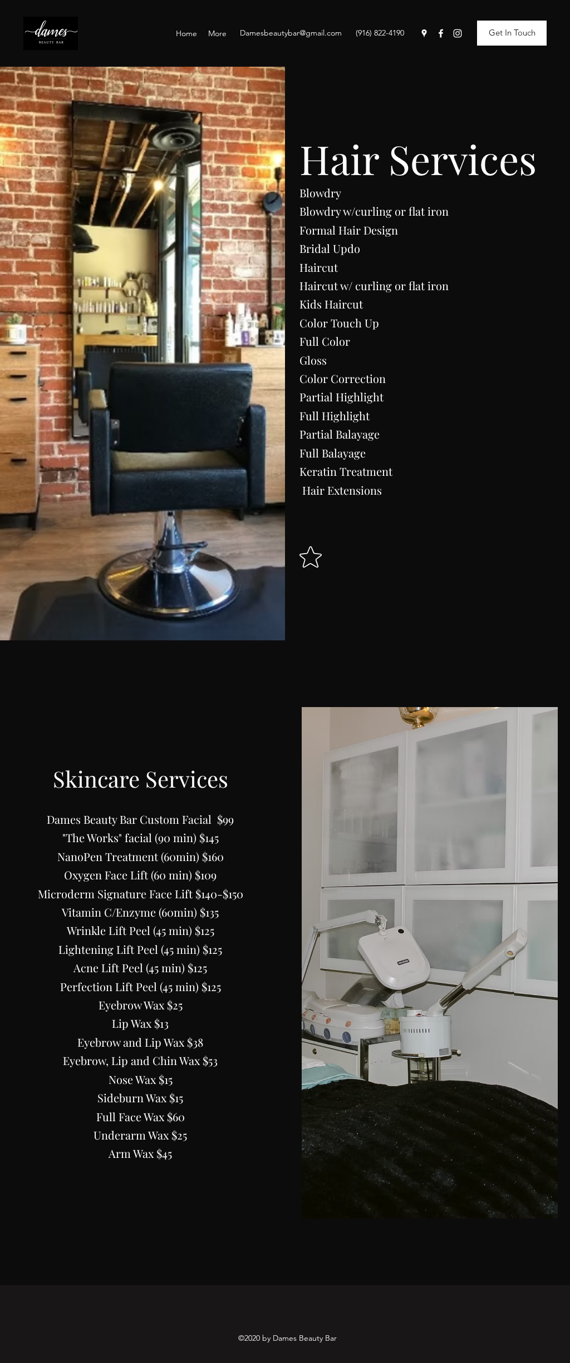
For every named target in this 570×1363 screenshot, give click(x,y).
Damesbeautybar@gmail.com (291, 33)
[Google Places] (424, 33)
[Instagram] (457, 33)
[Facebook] (440, 33)
